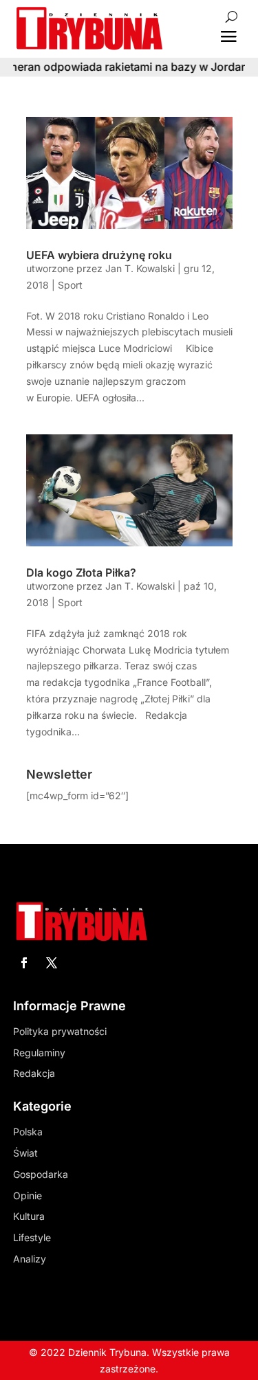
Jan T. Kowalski (140, 268)
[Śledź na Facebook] (24, 963)
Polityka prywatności (60, 1031)
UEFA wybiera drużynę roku (99, 255)
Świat (25, 1153)
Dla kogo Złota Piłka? (81, 572)
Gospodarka (40, 1174)
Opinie (27, 1195)
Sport (70, 285)
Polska (28, 1131)
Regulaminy (39, 1052)
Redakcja (34, 1073)
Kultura (29, 1216)
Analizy (29, 1259)
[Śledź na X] (52, 963)
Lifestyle (32, 1237)
